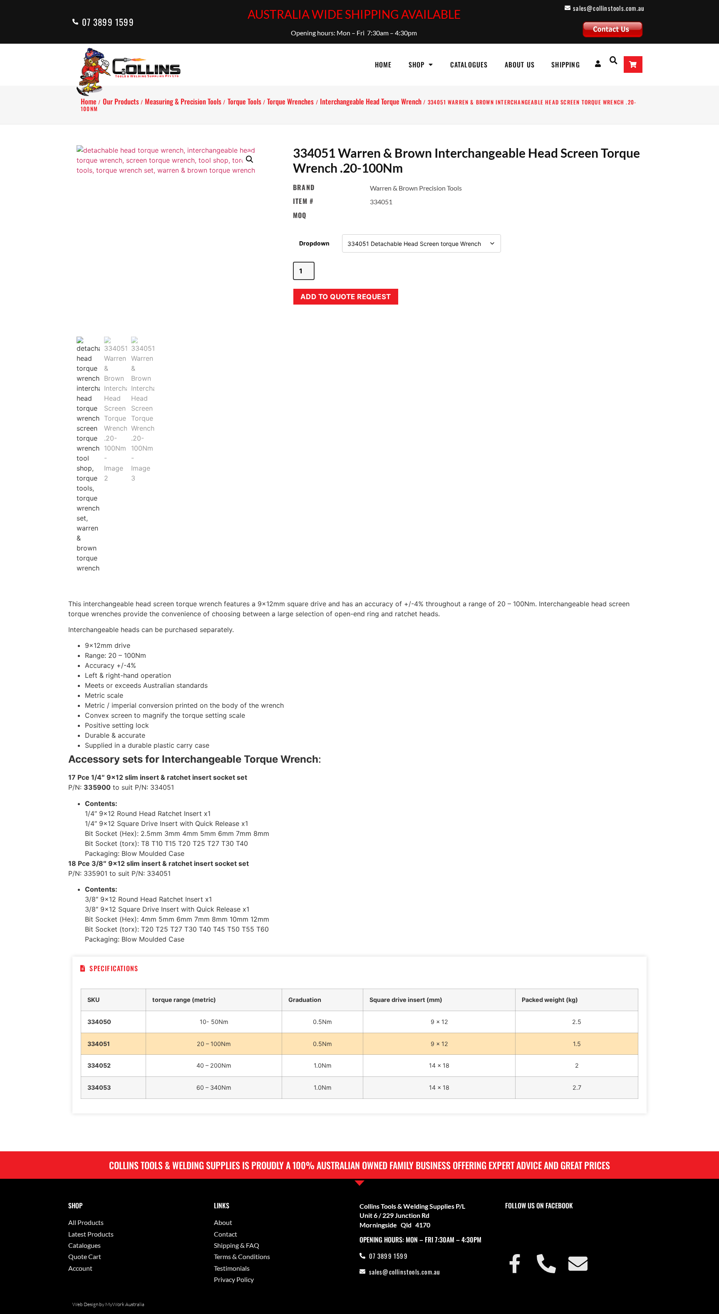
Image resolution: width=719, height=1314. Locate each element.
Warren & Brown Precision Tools (416, 188)
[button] (613, 60)
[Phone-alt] (546, 1263)
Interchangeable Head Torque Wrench (370, 101)
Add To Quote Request (345, 297)
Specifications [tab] (113, 968)
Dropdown (314, 243)
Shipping (565, 64)
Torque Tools (244, 101)
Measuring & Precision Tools (183, 101)
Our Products (121, 101)
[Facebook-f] (514, 1263)
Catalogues (469, 64)
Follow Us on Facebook (539, 1205)
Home (383, 64)
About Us (520, 64)
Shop (417, 64)
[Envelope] (578, 1263)
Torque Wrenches (290, 101)
